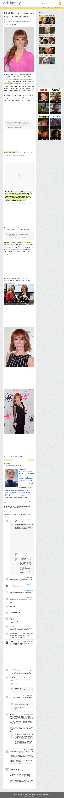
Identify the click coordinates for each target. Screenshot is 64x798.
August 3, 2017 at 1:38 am (28, 768)
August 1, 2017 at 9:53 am (28, 626)
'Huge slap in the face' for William (46, 55)
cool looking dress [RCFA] (16, 490)
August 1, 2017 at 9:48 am (28, 617)
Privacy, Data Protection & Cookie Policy (33, 794)
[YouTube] (55, 8)
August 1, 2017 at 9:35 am (28, 597)
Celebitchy (9, 21)
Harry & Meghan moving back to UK (46, 15)
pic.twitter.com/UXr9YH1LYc (21, 125)
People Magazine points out (11, 152)
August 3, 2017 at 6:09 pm (28, 688)
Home (15, 794)
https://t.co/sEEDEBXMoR (12, 235)
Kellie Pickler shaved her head (21, 79)
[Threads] (53, 8)
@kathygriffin (9, 123)
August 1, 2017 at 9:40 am (28, 524)
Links (32, 8)
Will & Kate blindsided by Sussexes (46, 25)
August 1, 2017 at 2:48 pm (28, 714)
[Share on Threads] (12, 25)
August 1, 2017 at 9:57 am (27, 558)
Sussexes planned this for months (46, 35)
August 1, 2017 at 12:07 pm (27, 702)
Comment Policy (21, 794)
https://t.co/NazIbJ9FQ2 (11, 125)
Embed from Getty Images (9, 283)
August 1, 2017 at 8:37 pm (28, 734)
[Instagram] (48, 8)
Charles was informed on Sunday (46, 45)
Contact (48, 0)
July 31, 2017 (19, 127)
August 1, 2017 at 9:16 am (28, 590)
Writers (53, 0)
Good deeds (21, 21)
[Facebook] (50, 8)
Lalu (11, 626)
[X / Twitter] (46, 8)
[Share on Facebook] (5, 25)
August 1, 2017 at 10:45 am (28, 695)
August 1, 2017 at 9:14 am (28, 584)
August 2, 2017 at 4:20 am (28, 749)
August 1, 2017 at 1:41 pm (27, 707)
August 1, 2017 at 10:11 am (28, 641)
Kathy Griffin (27, 21)
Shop (22, 8)
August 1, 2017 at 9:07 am (28, 577)
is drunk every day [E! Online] (16, 496)
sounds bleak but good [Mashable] (16, 497)
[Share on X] (7, 25)
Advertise (59, 0)
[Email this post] (15, 25)
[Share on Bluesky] (10, 25)
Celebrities (10, 8)
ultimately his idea (17, 249)
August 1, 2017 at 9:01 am (28, 519)
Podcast (27, 8)
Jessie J (26, 90)
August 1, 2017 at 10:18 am (28, 668)
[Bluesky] (44, 8)
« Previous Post (8, 460)
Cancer (16, 21)
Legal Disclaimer (46, 794)
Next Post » (31, 460)
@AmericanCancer (26, 123)
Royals (16, 8)
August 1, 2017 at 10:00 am (28, 633)
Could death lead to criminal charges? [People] (26, 473)
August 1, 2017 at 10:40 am (28, 677)
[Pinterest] (57, 8)
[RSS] (59, 8)
